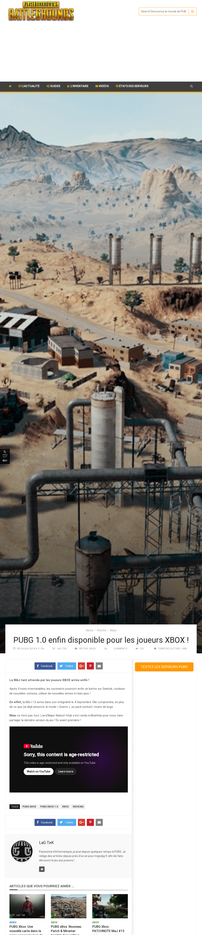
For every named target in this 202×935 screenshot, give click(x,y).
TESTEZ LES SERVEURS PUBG (164, 667)
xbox (65, 806)
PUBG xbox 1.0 (49, 806)
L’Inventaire (79, 86)
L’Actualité (30, 86)
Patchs (101, 630)
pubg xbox (29, 806)
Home (89, 630)
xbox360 (78, 806)
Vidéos (103, 86)
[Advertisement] (101, 52)
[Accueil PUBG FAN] (10, 87)
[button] (191, 86)
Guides (55, 86)
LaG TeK (61, 648)
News (12, 922)
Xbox (113, 630)
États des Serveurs (133, 86)
